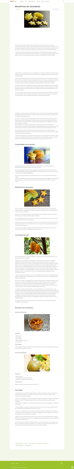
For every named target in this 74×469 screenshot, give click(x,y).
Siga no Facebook (62, 463)
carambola (26, 443)
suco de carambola (27, 445)
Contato (12, 463)
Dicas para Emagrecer (31, 1)
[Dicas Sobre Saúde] (13, 1)
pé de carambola (46, 443)
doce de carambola (39, 443)
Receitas (42, 1)
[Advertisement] (37, 36)
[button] (63, 1)
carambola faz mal (32, 443)
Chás (26, 1)
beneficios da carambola (19, 443)
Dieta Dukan (47, 1)
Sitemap (17, 463)
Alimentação (18, 9)
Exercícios (38, 1)
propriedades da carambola (19, 445)
